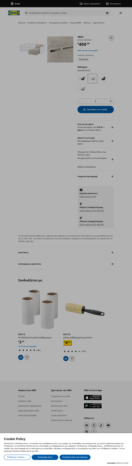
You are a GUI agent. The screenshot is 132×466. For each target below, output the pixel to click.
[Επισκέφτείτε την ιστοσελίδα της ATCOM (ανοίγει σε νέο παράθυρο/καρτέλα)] (117, 463)
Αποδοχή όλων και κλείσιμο (75, 457)
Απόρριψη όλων (45, 457)
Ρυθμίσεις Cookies (15, 457)
